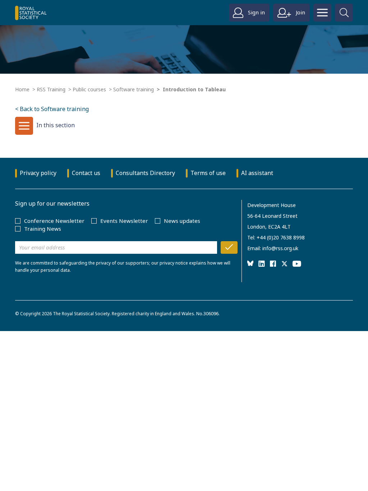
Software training (133, 89)
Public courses (89, 89)
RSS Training (51, 89)
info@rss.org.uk (280, 248)
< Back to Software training (52, 109)
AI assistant (257, 173)
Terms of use (208, 173)
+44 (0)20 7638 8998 (281, 237)
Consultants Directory (145, 173)
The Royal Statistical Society (81, 314)
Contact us (86, 173)
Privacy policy (38, 173)
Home (22, 89)
